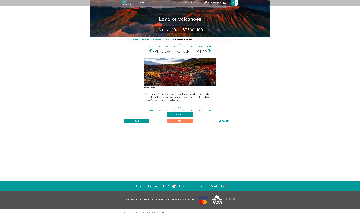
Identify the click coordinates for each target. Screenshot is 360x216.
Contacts (146, 199)
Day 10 (208, 46)
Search (138, 3)
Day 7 (184, 46)
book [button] (180, 121)
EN (233, 3)
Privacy (138, 199)
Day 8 (192, 46)
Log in (193, 199)
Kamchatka (145, 39)
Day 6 (175, 46)
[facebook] (234, 199)
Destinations (136, 39)
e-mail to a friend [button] (224, 121)
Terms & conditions (157, 199)
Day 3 (159, 46)
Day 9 (200, 46)
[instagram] (230, 199)
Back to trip (180, 115)
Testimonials (129, 199)
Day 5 (167, 46)
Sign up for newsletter (173, 199)
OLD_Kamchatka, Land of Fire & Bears (163, 39)
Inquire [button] (136, 121)
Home (127, 39)
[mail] (226, 186)
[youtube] (226, 199)
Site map (186, 199)
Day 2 (151, 46)
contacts (194, 3)
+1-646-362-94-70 (214, 3)
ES (236, 3)
